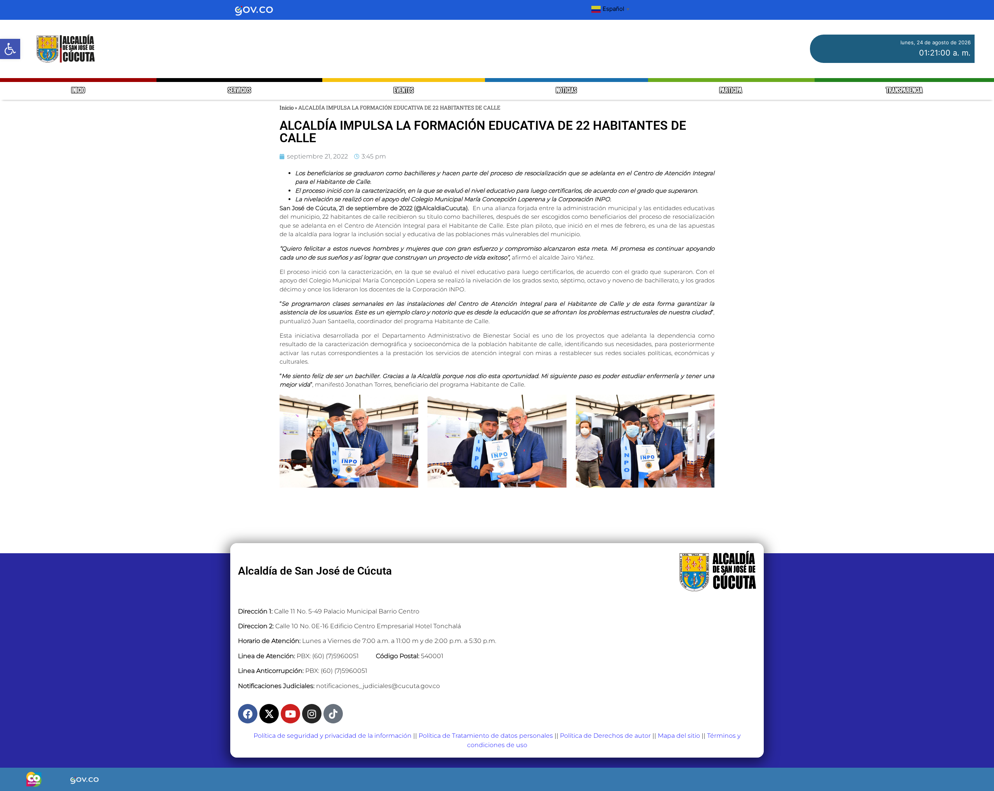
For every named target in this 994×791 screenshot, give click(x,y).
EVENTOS (404, 90)
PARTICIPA (731, 90)
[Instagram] (311, 713)
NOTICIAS (566, 90)
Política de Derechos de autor (605, 735)
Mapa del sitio (679, 735)
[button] (10, 49)
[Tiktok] (333, 713)
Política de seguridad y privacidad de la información (333, 735)
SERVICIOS (239, 90)
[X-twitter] (269, 713)
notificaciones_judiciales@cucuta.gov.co (378, 686)
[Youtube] (290, 713)
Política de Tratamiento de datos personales (486, 735)
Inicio (287, 107)
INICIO (78, 90)
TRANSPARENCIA (904, 90)
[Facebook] (247, 713)
